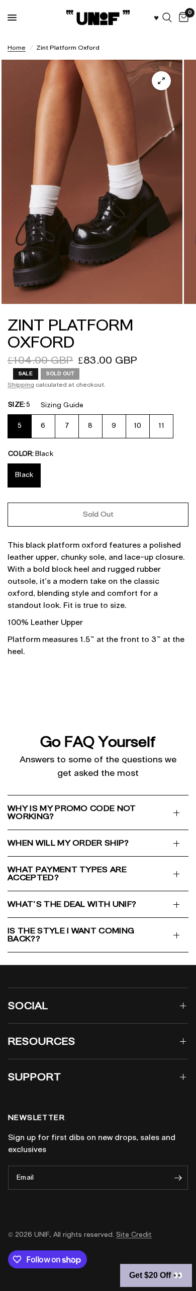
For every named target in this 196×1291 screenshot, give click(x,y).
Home (17, 47)
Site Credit (134, 1234)
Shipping (21, 384)
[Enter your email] (178, 1178)
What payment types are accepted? (67, 873)
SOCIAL (28, 1006)
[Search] (167, 17)
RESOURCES (41, 1041)
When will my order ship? (68, 843)
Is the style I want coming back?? (71, 934)
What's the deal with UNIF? (72, 904)
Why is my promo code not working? (72, 812)
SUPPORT (34, 1077)
